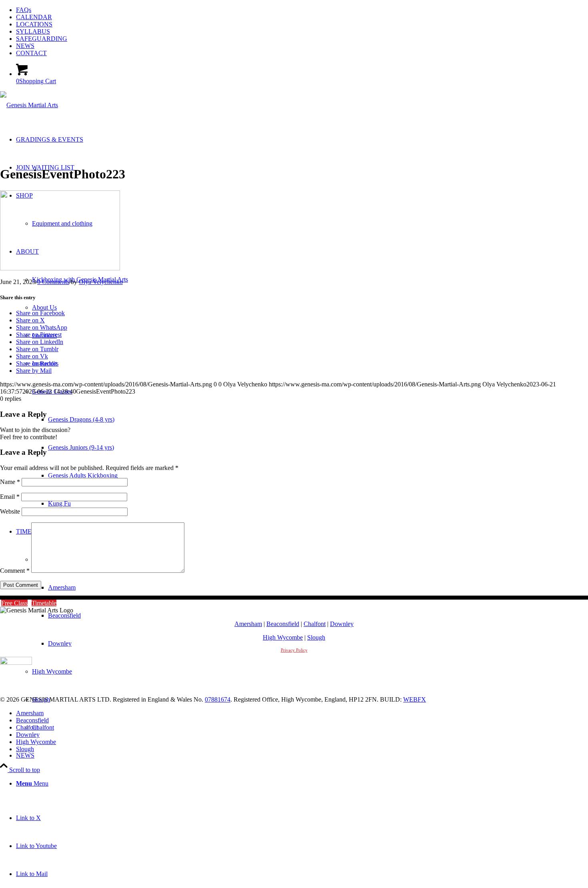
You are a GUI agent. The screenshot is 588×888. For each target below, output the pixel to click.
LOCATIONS (34, 24)
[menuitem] (302, 10)
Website (10, 511)
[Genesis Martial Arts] (29, 105)
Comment (15, 570)
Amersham (248, 623)
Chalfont (315, 623)
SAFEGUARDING (41, 38)
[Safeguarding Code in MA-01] (16, 662)
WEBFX (414, 699)
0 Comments (53, 281)
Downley (342, 623)
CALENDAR (34, 17)
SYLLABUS (33, 31)
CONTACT (31, 53)
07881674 (217, 699)
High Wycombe (283, 637)
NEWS (25, 45)
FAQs (23, 9)
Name (10, 481)
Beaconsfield (282, 623)
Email (10, 496)
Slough (316, 637)
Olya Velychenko (101, 281)
